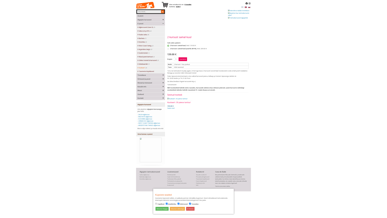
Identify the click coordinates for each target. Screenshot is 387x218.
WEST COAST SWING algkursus (149, 123)
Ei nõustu (190, 209)
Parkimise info (200, 183)
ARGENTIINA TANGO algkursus (149, 125)
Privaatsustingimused (202, 177)
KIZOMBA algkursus (145, 119)
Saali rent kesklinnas (173, 177)
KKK (197, 185)
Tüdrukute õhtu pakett (174, 179)
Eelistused (184, 204)
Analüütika (172, 204)
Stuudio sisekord (201, 175)
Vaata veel (171, 108)
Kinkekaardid (171, 175)
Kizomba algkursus (145, 179)
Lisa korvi (183, 59)
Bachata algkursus (145, 177)
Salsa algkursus (144, 175)
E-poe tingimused (201, 181)
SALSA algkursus (144, 114)
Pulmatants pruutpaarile (174, 181)
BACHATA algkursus (145, 117)
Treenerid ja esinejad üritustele (177, 183)
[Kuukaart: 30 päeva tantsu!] (177, 98)
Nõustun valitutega (177, 209)
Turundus (195, 204)
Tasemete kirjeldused (202, 179)
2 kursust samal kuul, (183, 45)
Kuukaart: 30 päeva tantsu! (178, 102)
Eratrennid (170, 185)
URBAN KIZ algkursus (145, 121)
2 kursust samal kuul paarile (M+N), (188, 49)
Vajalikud (161, 204)
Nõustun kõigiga (162, 209)
